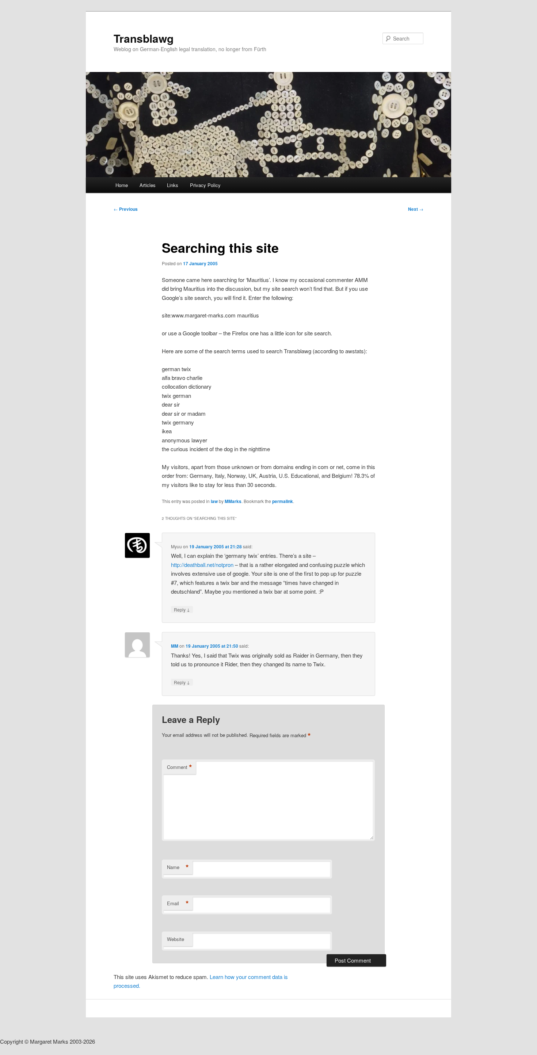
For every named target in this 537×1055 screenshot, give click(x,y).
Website (175, 939)
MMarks (233, 501)
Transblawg (144, 38)
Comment (179, 767)
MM (174, 646)
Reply (182, 609)
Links (172, 185)
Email (178, 903)
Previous (126, 209)
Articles (148, 185)
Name (178, 867)
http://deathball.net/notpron (202, 564)
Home (121, 185)
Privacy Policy (205, 185)
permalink (282, 501)
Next (415, 209)
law (214, 501)
